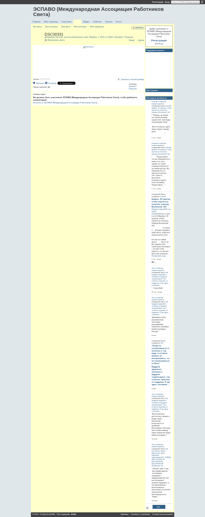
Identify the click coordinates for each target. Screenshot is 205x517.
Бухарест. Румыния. (124, 37)
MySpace (40, 83)
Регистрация (157, 2)
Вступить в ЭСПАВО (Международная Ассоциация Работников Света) (65, 103)
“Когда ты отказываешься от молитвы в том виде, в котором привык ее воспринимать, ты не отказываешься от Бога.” (161, 355)
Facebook (52, 83)
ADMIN (52, 514)
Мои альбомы (80, 27)
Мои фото (65, 27)
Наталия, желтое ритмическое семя (71, 37)
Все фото (37, 27)
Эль (153, 268)
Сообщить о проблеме (140, 514)
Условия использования (162, 514)
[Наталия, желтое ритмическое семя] (38, 40)
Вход (167, 2)
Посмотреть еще (159, 256)
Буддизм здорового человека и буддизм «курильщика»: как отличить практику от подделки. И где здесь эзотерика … (161, 376)
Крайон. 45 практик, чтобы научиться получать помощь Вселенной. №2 (162, 110)
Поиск (202, 2)
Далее (141, 40)
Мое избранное (97, 27)
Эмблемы (124, 514)
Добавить (139, 27)
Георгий (154, 101)
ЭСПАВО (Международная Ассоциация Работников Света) (98, 11)
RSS (147, 508)
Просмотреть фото (56, 40)
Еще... (159, 507)
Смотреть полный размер (132, 79)
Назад (131, 40)
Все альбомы (51, 27)
